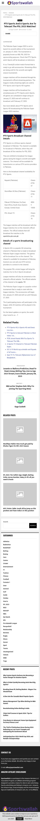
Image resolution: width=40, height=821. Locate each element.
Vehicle (5, 655)
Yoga (5, 661)
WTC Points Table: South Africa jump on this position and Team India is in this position (19, 509)
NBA (4, 614)
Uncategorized (8, 652)
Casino (5, 560)
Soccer (5, 642)
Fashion (6, 573)
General (20, 20)
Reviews (6, 633)
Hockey (5, 598)
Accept (19, 819)
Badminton (7, 544)
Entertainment (8, 567)
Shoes (5, 639)
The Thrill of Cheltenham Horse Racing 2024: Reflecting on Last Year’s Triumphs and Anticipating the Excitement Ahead (18, 729)
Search (5, 522)
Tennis (5, 648)
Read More (28, 818)
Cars (4, 557)
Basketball (6, 548)
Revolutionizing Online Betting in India (16, 708)
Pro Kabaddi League (10, 623)
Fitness (5, 576)
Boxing (5, 554)
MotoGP (6, 611)
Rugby (5, 636)
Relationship (7, 629)
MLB (4, 607)
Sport (5, 645)
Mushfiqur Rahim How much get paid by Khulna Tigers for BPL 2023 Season (18, 445)
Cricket (5, 563)
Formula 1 (6, 582)
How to (5, 601)
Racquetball (7, 626)
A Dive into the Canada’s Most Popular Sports (18, 696)
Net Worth (6, 617)
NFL (4, 620)
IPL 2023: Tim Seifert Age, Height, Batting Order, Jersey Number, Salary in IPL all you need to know (18, 477)
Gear (5, 585)
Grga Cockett (14, 29)
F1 (4, 570)
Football (6, 579)
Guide (5, 595)
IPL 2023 (6, 604)
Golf (4, 592)
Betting (5, 551)
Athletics (6, 541)
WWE (5, 658)
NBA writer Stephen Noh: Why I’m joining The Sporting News (20, 387)
